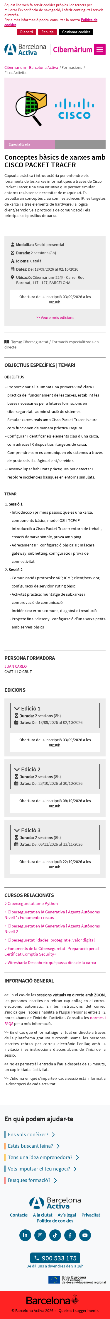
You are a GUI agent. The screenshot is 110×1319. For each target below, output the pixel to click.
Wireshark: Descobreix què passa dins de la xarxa (52, 962)
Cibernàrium (73, 49)
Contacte (19, 1215)
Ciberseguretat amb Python (33, 903)
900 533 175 (59, 1257)
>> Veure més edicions (55, 317)
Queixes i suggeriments (79, 1310)
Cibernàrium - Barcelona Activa (31, 67)
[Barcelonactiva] (25, 49)
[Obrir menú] (100, 49)
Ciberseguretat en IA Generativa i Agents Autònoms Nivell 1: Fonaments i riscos (52, 914)
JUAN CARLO (15, 666)
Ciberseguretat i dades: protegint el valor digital (51, 940)
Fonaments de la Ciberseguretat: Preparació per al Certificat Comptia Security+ (51, 951)
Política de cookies (55, 1221)
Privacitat (91, 1215)
